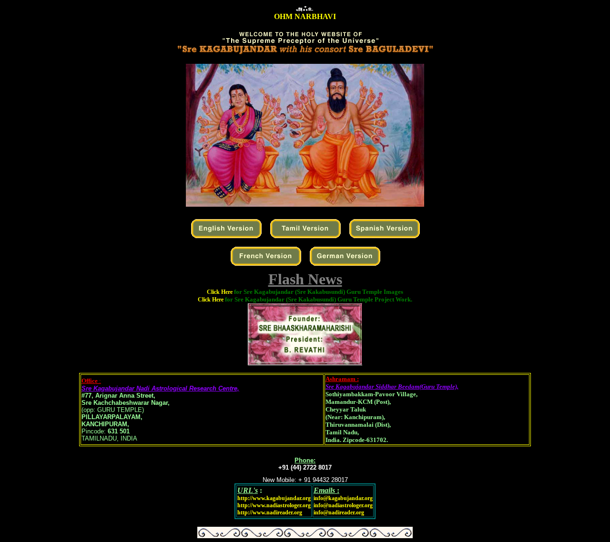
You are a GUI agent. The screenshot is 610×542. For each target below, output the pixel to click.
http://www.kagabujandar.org (274, 498)
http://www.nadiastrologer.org (274, 505)
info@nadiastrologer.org (343, 505)
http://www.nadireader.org (269, 512)
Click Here (305, 292)
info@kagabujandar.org (343, 498)
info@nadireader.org (339, 512)
